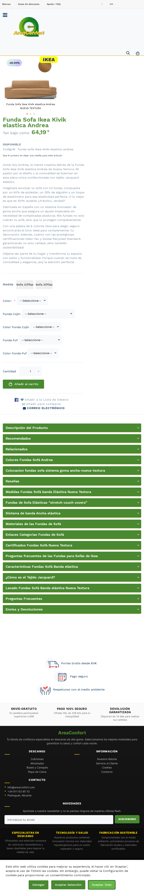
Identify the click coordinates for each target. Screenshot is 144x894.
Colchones (37, 759)
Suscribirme (127, 819)
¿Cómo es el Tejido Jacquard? (30, 577)
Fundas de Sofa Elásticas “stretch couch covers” (46, 502)
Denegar (38, 885)
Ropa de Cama (37, 771)
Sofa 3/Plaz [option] (44, 284)
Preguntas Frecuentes (24, 599)
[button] (38, 371)
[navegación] (5, 15)
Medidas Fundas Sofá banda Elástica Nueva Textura (48, 492)
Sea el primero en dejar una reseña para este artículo (32, 155)
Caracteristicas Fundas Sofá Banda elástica (42, 567)
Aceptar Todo (102, 885)
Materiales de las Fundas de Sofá (33, 524)
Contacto (106, 771)
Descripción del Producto (27, 428)
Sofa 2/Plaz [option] (24, 284)
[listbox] (35, 285)
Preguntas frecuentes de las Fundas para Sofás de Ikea (52, 556)
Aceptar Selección (68, 885)
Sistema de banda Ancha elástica (33, 513)
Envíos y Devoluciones (24, 609)
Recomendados (18, 438)
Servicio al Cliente (107, 763)
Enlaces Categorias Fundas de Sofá (35, 534)
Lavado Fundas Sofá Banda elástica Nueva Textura (47, 588)
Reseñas (12, 481)
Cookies (107, 767)
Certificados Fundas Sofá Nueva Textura (39, 545)
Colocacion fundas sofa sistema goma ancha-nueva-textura (55, 470)
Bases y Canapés (37, 767)
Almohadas (37, 763)
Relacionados (17, 449)
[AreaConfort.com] (29, 27)
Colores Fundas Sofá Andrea (29, 460)
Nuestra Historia (107, 759)
